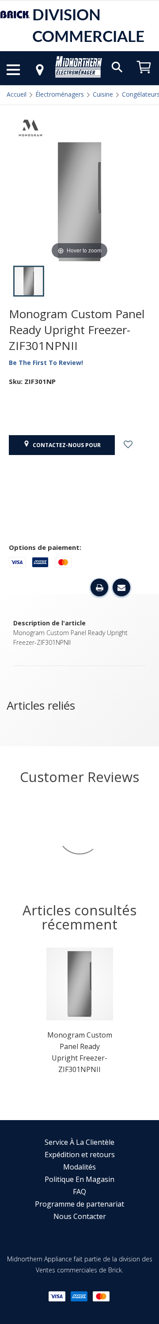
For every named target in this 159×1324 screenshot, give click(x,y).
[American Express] (79, 1296)
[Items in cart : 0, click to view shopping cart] (144, 77)
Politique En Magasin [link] (79, 1179)
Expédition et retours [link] (80, 1154)
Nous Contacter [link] (79, 1216)
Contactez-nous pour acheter (65, 448)
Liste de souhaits (135, 445)
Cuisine (103, 94)
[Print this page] (99, 587)
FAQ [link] (79, 1191)
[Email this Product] (121, 587)
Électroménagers (59, 94)
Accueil (16, 94)
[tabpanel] (79, 1013)
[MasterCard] (101, 1296)
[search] (117, 66)
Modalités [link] (79, 1167)
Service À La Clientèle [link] (79, 1142)
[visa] (57, 1296)
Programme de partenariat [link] (79, 1204)
